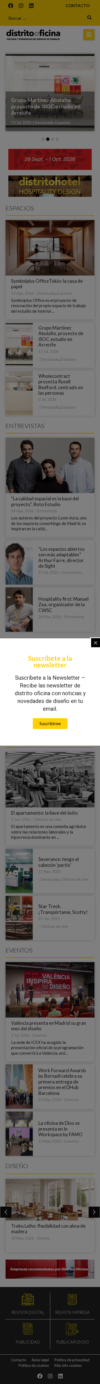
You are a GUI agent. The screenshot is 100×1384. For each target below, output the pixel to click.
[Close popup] (95, 642)
